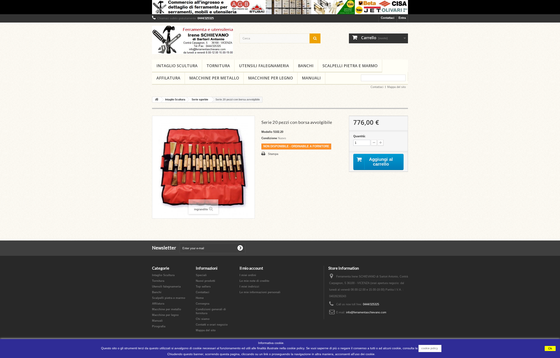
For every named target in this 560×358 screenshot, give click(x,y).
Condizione (269, 138)
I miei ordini (248, 275)
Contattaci (387, 17)
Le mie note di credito (254, 281)
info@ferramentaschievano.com (366, 312)
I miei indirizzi (249, 286)
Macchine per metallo (214, 78)
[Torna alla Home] (156, 99)
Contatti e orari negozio (212, 324)
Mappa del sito (396, 87)
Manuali (311, 78)
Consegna (202, 303)
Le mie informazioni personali (260, 292)
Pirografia (158, 326)
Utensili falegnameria (264, 65)
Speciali (201, 275)
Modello (266, 131)
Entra (402, 17)
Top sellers (203, 286)
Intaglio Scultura (177, 65)
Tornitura (218, 65)
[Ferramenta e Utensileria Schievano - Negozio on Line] (192, 40)
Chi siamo (203, 319)
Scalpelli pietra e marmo (350, 65)
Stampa (273, 154)
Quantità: (359, 136)
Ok (550, 348)
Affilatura (168, 78)
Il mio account (251, 268)
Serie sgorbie (200, 99)
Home (200, 298)
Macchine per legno (270, 78)
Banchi (305, 65)
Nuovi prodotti (205, 281)
